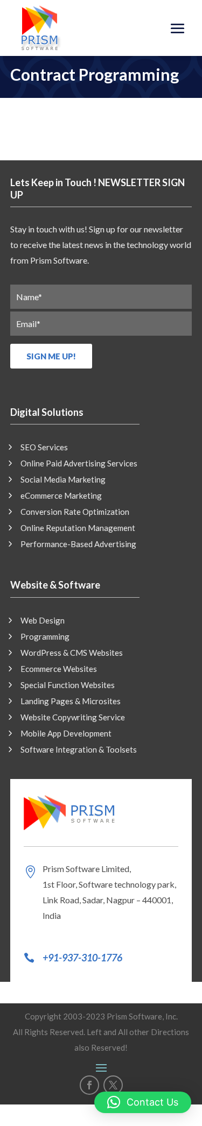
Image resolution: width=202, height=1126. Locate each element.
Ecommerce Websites (58, 669)
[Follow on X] (113, 1085)
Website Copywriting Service (72, 717)
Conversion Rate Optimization (74, 512)
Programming (44, 637)
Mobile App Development (66, 734)
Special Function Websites (67, 685)
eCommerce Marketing (61, 496)
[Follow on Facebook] (89, 1085)
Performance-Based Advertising (78, 544)
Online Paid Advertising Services (78, 463)
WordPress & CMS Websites (71, 653)
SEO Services (44, 447)
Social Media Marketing (63, 480)
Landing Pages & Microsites (70, 701)
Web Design (42, 621)
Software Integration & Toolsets (78, 750)
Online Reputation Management (77, 528)
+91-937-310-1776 (82, 958)
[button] (142, 1102)
